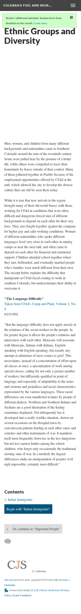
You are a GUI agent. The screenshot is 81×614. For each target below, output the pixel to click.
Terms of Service (49, 590)
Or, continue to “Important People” (36, 528)
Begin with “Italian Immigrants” (28, 509)
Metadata (9, 585)
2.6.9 (34, 590)
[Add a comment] (9, 541)
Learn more (40, 23)
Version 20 (10, 579)
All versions (61, 579)
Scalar (26, 590)
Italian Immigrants (20, 499)
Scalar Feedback (22, 595)
